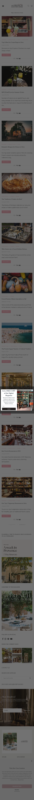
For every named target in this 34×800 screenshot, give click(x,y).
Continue (8, 408)
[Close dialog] (32, 390)
